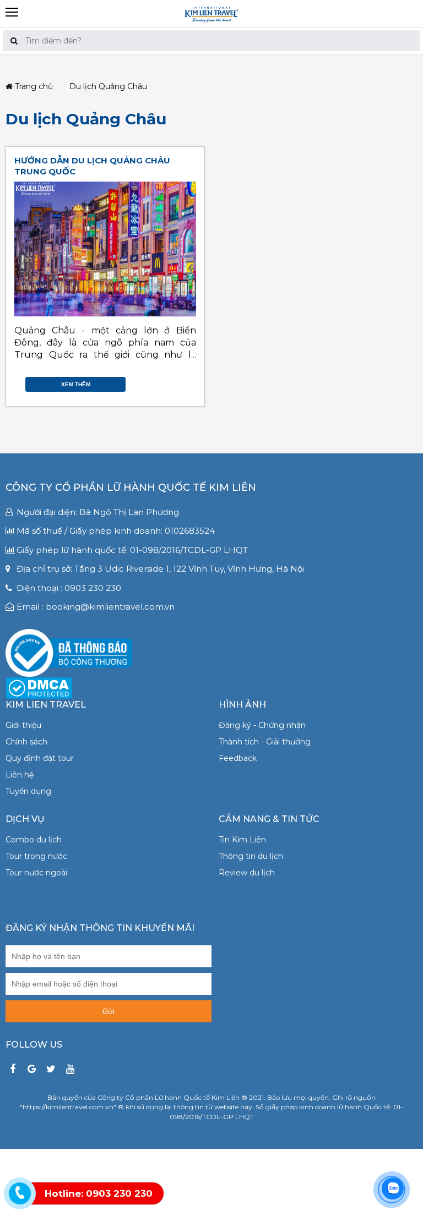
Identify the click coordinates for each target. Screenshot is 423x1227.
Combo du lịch (34, 840)
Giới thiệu (23, 725)
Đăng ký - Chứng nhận (262, 725)
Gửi (108, 1011)
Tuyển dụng (28, 791)
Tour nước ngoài (36, 873)
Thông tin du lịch (251, 856)
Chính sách (26, 742)
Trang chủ (33, 86)
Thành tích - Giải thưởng (265, 742)
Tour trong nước (36, 856)
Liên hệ (20, 775)
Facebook (157, 381)
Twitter (168, 381)
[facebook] (12, 1069)
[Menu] (211, 4)
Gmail (190, 381)
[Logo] (211, 13)
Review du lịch (247, 873)
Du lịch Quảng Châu (86, 118)
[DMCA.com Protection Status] (39, 687)
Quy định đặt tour (40, 758)
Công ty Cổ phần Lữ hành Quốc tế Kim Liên (131, 487)
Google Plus (179, 381)
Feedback (238, 758)
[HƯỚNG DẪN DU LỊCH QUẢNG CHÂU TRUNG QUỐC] (105, 249)
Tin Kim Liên (242, 840)
